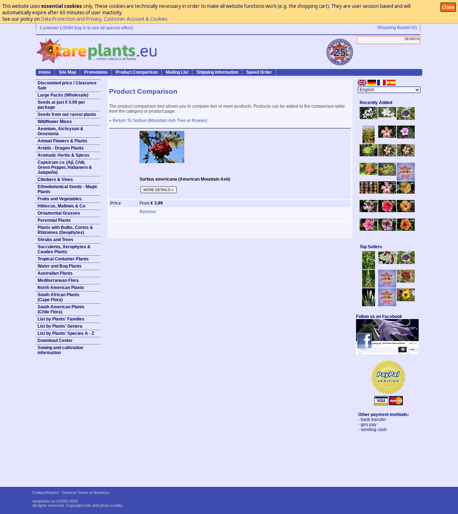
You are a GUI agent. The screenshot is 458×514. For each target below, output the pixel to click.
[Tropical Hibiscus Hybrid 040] (368, 210)
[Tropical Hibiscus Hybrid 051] (406, 179)
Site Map (67, 72)
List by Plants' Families (61, 319)
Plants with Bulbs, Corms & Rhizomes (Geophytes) (65, 230)
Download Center (55, 340)
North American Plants (61, 287)
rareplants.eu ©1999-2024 (55, 501)
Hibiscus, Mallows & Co (61, 206)
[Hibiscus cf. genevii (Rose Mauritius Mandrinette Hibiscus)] (387, 154)
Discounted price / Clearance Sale (67, 85)
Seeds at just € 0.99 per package (61, 105)
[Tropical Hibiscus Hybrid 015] (387, 229)
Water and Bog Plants (60, 266)
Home (45, 72)
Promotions (96, 72)
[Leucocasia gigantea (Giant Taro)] (368, 304)
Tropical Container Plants (63, 258)
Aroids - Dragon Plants (61, 148)
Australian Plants (55, 273)
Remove (148, 211)
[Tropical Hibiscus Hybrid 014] (368, 229)
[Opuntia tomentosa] (387, 262)
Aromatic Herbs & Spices (63, 155)
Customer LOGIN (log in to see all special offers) (86, 27)
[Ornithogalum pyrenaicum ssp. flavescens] (368, 286)
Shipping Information (217, 72)
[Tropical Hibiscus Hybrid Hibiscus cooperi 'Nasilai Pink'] (387, 192)
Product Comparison (137, 72)
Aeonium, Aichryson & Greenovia (60, 131)
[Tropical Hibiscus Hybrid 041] (406, 192)
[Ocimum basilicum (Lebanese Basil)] (368, 267)
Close (448, 7)
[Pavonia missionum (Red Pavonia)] (368, 173)
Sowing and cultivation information (60, 350)
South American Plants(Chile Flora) (61, 309)
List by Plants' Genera (60, 326)
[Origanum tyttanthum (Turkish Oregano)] (387, 304)
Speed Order (259, 72)
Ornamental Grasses (59, 213)
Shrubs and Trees (55, 239)
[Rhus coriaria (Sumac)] (406, 281)
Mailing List (177, 72)
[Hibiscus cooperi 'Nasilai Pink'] (387, 136)
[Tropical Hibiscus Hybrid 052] (387, 210)
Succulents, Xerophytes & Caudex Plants (64, 249)
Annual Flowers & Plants (62, 140)
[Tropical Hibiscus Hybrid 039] (406, 229)
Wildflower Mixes (55, 121)
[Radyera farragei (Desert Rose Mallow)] (406, 136)
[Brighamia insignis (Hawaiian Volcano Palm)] (368, 154)
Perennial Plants (54, 220)
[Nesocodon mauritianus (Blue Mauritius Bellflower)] (406, 118)
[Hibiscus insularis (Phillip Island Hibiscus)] (368, 117)
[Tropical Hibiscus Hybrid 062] (406, 210)
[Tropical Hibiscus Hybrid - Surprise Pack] (368, 192)
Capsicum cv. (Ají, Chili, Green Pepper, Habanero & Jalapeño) (65, 167)
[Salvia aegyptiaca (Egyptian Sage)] (387, 286)
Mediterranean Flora (58, 280)
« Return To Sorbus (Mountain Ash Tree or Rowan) (158, 120)
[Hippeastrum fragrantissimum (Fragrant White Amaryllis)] (387, 115)
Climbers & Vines (55, 179)
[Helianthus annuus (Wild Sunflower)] (406, 299)
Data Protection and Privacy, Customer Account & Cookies (104, 19)
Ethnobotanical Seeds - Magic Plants (68, 189)
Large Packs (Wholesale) (63, 95)
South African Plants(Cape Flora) (58, 297)
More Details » (158, 190)
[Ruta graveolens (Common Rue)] (387, 174)
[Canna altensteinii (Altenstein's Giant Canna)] (368, 142)
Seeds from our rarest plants (67, 114)
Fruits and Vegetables (60, 198)
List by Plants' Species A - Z (66, 333)
